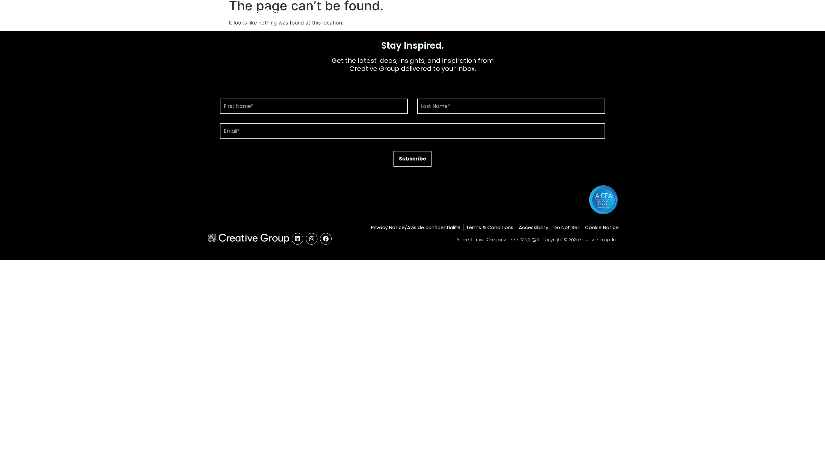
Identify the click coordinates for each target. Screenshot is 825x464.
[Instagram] (311, 239)
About (499, 13)
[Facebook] (326, 239)
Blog (571, 13)
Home (470, 13)
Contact (601, 13)
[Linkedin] (297, 239)
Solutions (532, 13)
